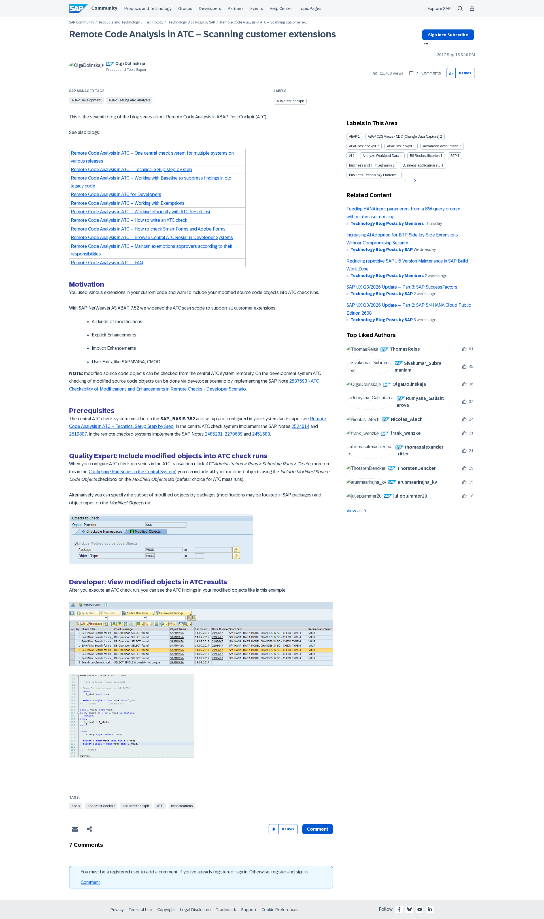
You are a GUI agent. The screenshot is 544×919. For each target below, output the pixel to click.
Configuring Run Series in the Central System (132, 471)
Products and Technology (147, 8)
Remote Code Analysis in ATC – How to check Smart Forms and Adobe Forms (148, 229)
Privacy (117, 909)
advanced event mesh (440, 146)
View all (354, 510)
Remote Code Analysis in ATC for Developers (116, 194)
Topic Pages (310, 8)
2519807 (78, 434)
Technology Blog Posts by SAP (191, 22)
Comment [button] (317, 829)
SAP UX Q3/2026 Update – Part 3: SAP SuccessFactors (402, 287)
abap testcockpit (136, 806)
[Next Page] (414, 180)
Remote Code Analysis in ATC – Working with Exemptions (127, 203)
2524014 (300, 426)
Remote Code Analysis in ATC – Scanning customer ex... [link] (263, 22)
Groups (185, 8)
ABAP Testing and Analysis (129, 100)
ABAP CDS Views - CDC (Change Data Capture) (403, 136)
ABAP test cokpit (399, 146)
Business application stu (422, 165)
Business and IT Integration (370, 165)
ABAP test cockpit (290, 101)
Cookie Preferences (280, 909)
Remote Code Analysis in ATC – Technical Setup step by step (131, 169)
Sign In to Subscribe (448, 35)
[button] (451, 73)
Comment (90, 882)
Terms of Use (140, 909)
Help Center (281, 8)
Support (248, 909)
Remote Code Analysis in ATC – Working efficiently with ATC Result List (141, 211)
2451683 (261, 434)
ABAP (353, 136)
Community (104, 8)
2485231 (214, 434)
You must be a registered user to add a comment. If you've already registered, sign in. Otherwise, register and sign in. (195, 871)
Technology (154, 22)
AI (350, 156)
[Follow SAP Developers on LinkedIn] (430, 909)
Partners (236, 8)
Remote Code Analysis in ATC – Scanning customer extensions (202, 34)
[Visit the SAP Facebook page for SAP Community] (399, 909)
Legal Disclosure (195, 909)
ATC (160, 806)
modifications (182, 806)
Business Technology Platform (372, 175)
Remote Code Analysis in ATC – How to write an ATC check (129, 220)
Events (256, 8)
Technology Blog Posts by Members (387, 223)
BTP (453, 156)
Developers (210, 8)
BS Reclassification (425, 156)
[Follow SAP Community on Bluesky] (409, 909)
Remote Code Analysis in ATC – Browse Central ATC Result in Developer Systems (152, 237)
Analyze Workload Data (381, 156)
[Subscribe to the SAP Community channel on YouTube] (419, 909)
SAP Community (81, 22)
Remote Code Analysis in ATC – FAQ (107, 262)
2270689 (234, 434)
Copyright (166, 909)
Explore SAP (439, 8)
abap (76, 806)
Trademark (226, 909)
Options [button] (425, 44)
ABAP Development (86, 100)
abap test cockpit (101, 806)
